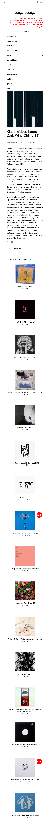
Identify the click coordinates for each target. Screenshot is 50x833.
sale (8, 88)
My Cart (43, 2)
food (9, 64)
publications (25, 50)
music (25, 55)
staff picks (11, 45)
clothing (25, 69)
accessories (12, 74)
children (10, 79)
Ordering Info (30, 142)
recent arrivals (13, 41)
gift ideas (11, 83)
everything (11, 36)
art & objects (12, 60)
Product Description (14, 142)
